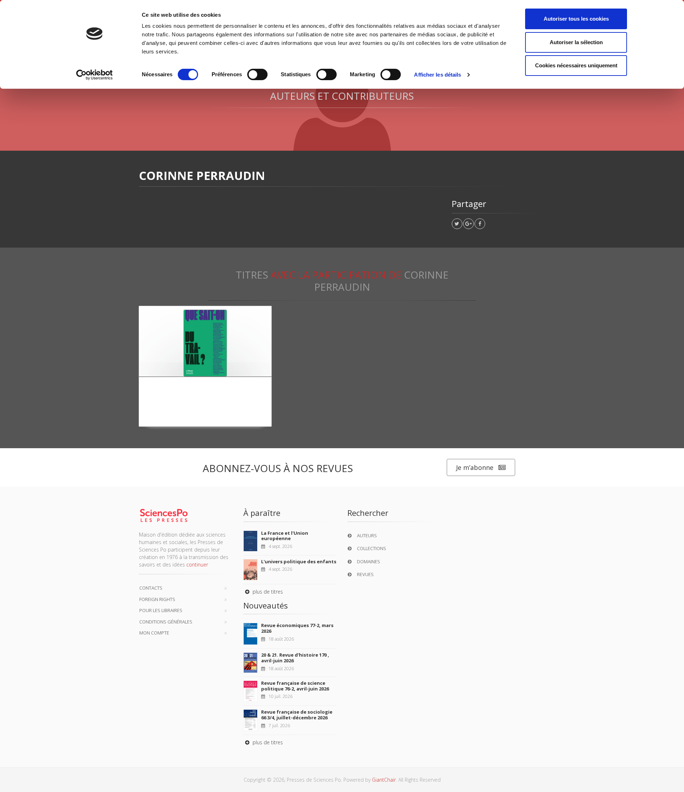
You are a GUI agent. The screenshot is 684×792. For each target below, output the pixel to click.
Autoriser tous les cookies (576, 19)
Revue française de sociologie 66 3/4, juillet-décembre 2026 (296, 715)
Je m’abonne (474, 467)
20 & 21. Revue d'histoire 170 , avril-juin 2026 (295, 658)
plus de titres (267, 591)
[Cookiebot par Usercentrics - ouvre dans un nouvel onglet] (94, 74)
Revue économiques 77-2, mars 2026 (297, 628)
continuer (197, 564)
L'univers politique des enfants (298, 561)
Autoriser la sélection (576, 42)
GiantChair (384, 779)
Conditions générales (165, 621)
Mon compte (154, 633)
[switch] (257, 74)
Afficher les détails (437, 75)
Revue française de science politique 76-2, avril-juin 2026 (295, 686)
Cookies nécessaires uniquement (576, 65)
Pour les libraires (160, 610)
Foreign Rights (157, 599)
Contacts (150, 588)
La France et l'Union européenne (284, 536)
